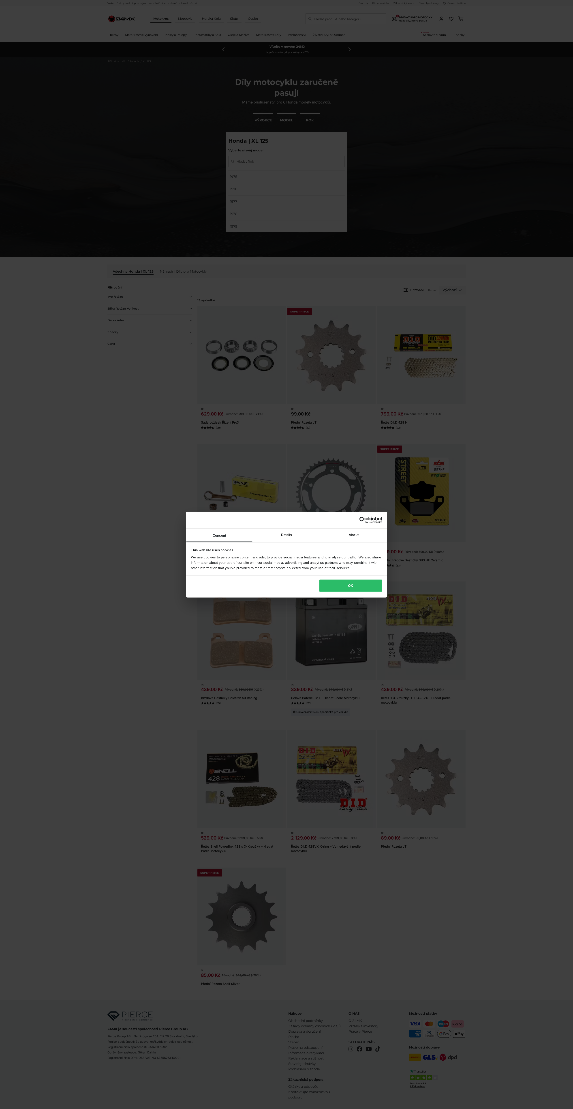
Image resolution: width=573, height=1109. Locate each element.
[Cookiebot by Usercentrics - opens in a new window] (362, 520)
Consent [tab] (219, 535)
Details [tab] (286, 534)
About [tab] (354, 534)
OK (350, 586)
